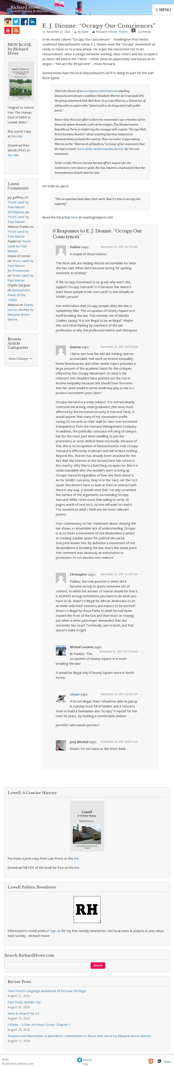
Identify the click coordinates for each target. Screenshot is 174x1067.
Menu (164, 9)
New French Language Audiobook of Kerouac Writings (47, 991)
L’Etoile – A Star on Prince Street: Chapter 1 (39, 1024)
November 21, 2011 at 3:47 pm (119, 347)
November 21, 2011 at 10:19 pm (118, 651)
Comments (144, 31)
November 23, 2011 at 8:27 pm (119, 741)
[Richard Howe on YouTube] (8, 30)
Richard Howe (25, 7)
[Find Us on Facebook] (24, 21)
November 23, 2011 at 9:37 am (119, 694)
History (113, 31)
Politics (123, 31)
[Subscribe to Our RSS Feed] (16, 30)
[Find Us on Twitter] (16, 21)
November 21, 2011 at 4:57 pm (119, 574)
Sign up (55, 931)
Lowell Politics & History (29, 11)
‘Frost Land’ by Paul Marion (19, 246)
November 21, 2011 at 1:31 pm (119, 247)
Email (5, 1059)
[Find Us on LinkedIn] (32, 21)
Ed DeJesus (16, 212)
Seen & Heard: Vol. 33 (23, 1013)
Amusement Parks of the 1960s (19, 295)
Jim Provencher (19, 270)
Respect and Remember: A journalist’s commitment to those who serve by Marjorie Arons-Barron (79, 1036)
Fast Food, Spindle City (24, 1002)
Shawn (75, 694)
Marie (85, 31)
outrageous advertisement (101, 91)
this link (16, 136)
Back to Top (87, 1060)
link (76, 858)
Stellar (167, 1062)
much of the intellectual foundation (100, 149)
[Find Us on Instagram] (8, 21)
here (74, 217)
